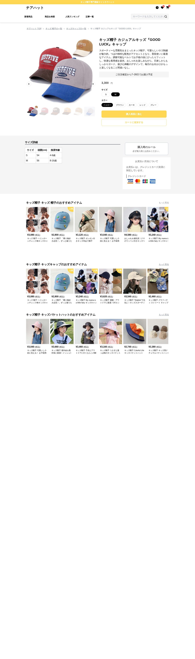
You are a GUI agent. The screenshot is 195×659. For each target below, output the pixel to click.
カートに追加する (134, 122)
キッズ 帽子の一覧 (54, 28)
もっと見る (164, 202)
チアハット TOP (34, 28)
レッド (143, 105)
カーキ (132, 105)
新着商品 (28, 16)
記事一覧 (90, 16)
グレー (153, 105)
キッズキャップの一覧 (76, 28)
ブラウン (120, 105)
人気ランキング (72, 16)
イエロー (107, 105)
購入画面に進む (134, 114)
